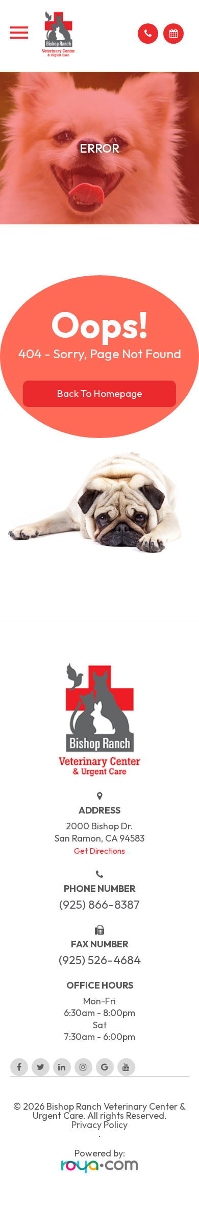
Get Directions (99, 851)
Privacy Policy (99, 1124)
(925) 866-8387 (99, 904)
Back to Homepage (99, 393)
